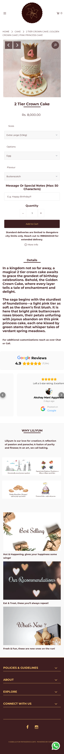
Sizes (11, 126)
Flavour (11, 167)
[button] (2, 395)
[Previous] (8, 45)
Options (11, 146)
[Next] (17, 45)
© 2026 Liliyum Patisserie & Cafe (22, 742)
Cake (18, 31)
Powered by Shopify (46, 742)
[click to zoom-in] (55, 45)
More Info (32, 244)
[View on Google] (32, 391)
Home (6, 31)
